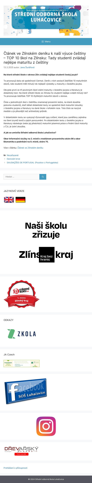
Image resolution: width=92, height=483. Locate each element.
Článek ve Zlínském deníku (30, 148)
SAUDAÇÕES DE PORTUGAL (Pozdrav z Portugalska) (32, 162)
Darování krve (13, 159)
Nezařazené (12, 155)
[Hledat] (42, 177)
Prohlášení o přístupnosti (15, 468)
